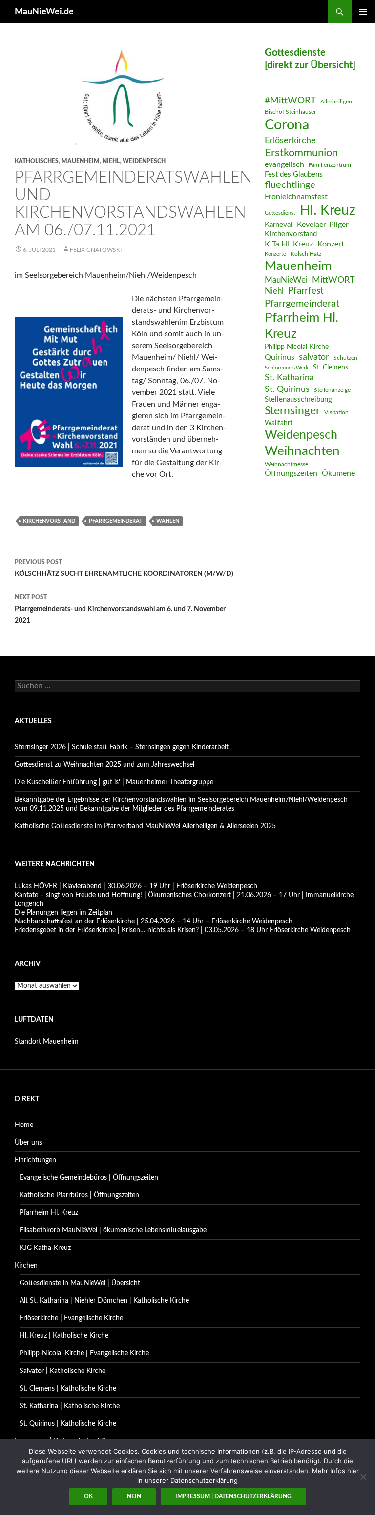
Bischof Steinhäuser (290, 112)
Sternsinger (292, 411)
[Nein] (363, 1477)
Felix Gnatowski (96, 250)
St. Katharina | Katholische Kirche (70, 1406)
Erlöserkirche (290, 140)
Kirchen (26, 1265)
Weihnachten (302, 451)
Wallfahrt (278, 423)
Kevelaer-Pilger (323, 224)
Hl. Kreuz (327, 210)
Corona (287, 125)
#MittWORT (290, 100)
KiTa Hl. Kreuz (289, 244)
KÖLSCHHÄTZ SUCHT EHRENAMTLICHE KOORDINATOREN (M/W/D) (124, 568)
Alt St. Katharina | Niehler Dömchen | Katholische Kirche (104, 1300)
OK (88, 1496)
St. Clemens (330, 367)
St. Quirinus (287, 389)
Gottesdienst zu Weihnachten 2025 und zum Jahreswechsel (104, 764)
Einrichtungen (35, 1160)
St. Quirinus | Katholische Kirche (68, 1423)
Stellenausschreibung (298, 399)
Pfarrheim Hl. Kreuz (301, 325)
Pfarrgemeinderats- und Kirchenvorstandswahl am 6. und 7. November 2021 (120, 609)
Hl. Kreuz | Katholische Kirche (64, 1335)
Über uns (28, 1142)
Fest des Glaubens (294, 174)
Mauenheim (81, 161)
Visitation (336, 412)
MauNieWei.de (44, 11)
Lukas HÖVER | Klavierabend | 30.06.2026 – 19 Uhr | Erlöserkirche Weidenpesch (136, 886)
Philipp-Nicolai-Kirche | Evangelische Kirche (84, 1353)
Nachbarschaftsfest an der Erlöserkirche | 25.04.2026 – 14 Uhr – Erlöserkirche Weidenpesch (153, 921)
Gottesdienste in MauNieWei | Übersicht (80, 1283)
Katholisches (37, 161)
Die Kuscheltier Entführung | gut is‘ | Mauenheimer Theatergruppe (114, 782)
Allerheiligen (336, 101)
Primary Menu (363, 11)
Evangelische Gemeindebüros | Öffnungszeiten (89, 1177)
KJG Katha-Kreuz (45, 1248)
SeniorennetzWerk (287, 367)
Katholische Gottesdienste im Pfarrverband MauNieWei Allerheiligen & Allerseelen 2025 (145, 826)
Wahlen (167, 521)
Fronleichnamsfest (296, 197)
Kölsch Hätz (306, 254)
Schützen (345, 358)
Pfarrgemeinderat (116, 521)
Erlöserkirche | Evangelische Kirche (71, 1318)
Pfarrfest (306, 291)
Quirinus (279, 357)
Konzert (330, 244)
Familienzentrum (330, 165)
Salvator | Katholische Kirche (62, 1371)
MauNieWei (286, 280)
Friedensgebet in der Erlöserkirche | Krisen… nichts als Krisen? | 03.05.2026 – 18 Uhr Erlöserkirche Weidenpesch (183, 930)
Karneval (278, 224)
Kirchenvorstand (49, 521)
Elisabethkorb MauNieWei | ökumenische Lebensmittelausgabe (113, 1230)
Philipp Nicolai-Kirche (297, 347)
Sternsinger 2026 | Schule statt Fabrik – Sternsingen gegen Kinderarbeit (122, 747)
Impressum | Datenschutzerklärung (233, 1496)
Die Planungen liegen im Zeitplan (63, 912)
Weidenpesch (144, 161)
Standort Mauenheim (47, 1041)
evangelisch (284, 164)
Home (24, 1125)
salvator (314, 357)
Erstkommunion (301, 152)
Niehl (111, 161)
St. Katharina (289, 377)
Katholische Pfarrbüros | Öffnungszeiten (79, 1195)
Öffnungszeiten (291, 473)
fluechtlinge (290, 185)
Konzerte (275, 254)
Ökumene (338, 473)
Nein (134, 1496)
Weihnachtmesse (286, 464)
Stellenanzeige (332, 390)
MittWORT (333, 280)
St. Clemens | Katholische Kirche (68, 1388)
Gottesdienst (280, 213)
